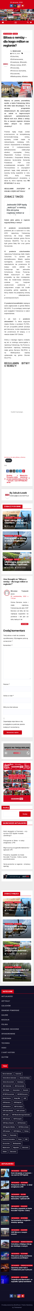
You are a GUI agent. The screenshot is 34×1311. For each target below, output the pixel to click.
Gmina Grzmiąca (25, 1078)
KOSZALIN (5, 1020)
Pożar (20, 1139)
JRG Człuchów (7, 1086)
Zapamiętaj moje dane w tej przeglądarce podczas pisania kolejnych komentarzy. (14, 724)
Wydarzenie (6, 1147)
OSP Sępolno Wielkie (9, 1127)
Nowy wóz (17, 1098)
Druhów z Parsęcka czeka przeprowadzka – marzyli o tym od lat (12, 479)
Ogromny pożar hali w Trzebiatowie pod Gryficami (21, 1269)
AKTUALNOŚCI (7, 33)
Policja (26, 1131)
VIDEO (3, 1048)
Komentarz (7, 645)
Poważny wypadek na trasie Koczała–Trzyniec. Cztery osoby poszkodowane (15, 857)
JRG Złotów (6, 1090)
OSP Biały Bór (18, 1102)
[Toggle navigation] (16, 22)
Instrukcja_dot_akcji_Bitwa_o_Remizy (14, 457)
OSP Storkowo (21, 1123)
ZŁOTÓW (16, 559)
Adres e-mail (8, 696)
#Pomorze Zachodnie (18, 71)
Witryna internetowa (10, 707)
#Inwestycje (14, 62)
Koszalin (25, 1090)
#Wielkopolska (15, 76)
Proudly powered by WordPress (11, 1305)
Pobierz (8, 460)
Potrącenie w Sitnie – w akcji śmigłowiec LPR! (16, 541)
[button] (28, 22)
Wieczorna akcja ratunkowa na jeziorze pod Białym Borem (21, 1258)
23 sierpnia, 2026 (13, 910)
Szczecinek (6, 1143)
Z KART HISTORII (8, 1052)
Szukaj (6, 808)
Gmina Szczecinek (8, 1082)
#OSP (24, 65)
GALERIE (4, 1015)
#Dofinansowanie (16, 59)
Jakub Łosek (17, 51)
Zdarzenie (25, 1147)
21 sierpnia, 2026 (13, 932)
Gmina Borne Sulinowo (9, 1078)
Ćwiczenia (13, 1151)
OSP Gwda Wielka (8, 1110)
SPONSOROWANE (8, 1034)
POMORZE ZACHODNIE (10, 1029)
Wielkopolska (17, 1143)
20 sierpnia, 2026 (13, 954)
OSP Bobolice (7, 1106)
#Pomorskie (14, 68)
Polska (5, 1135)
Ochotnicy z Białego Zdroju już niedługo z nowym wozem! (21, 1246)
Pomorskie (13, 1135)
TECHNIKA (5, 1043)
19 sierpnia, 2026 (13, 975)
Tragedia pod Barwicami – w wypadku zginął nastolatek (21, 1280)
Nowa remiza (7, 1098)
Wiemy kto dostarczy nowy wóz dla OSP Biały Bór (22, 478)
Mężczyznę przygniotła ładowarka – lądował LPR (17, 564)
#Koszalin (23, 62)
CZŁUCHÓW (17, 517)
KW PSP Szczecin (22, 1094)
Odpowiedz (25, 624)
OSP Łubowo (6, 1131)
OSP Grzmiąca (18, 1106)
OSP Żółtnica (17, 1131)
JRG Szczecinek (19, 1086)
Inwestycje (20, 1082)
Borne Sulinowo (7, 1073)
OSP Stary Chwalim (8, 1123)
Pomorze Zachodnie (9, 1139)
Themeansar (18, 1307)
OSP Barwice (6, 1102)
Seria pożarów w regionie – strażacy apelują (21, 1221)
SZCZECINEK (17, 535)
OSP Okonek (6, 1119)
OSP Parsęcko (17, 1119)
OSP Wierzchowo (23, 1127)
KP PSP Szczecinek (8, 1094)
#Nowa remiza (15, 65)
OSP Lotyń (5, 1114)
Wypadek (16, 1147)
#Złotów (25, 76)
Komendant (16, 1090)
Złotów (5, 1151)
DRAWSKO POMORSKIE (10, 1010)
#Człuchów (14, 56)
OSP (25, 1098)
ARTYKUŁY (5, 1001)
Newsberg (29, 1305)
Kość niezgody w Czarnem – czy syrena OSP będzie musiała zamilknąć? (15, 833)
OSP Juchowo (21, 1110)
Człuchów (18, 1073)
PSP (26, 1139)
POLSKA (15, 33)
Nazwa (6, 684)
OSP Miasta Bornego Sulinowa (21, 1114)
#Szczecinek (15, 74)
